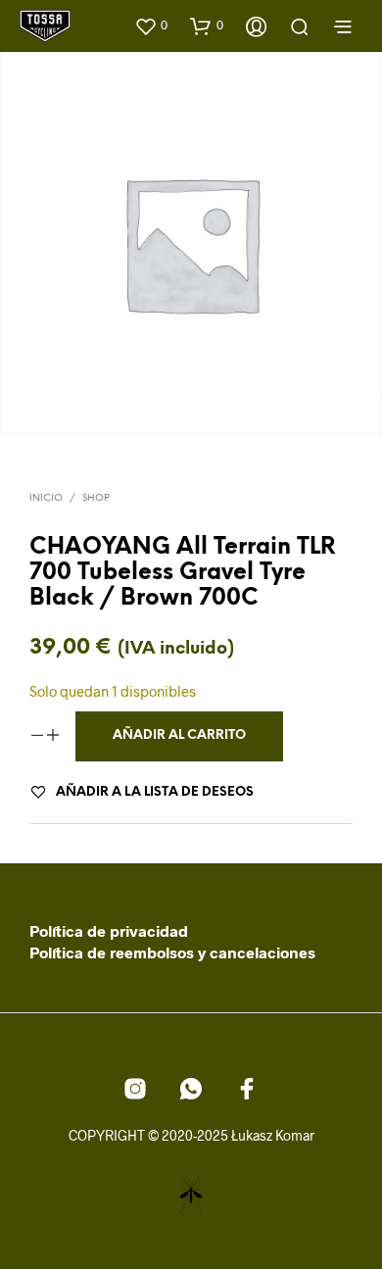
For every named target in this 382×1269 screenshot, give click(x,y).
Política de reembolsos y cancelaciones (172, 952)
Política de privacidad (108, 930)
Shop (96, 498)
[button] (150, 25)
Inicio (46, 498)
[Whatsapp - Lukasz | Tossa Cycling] (191, 1088)
